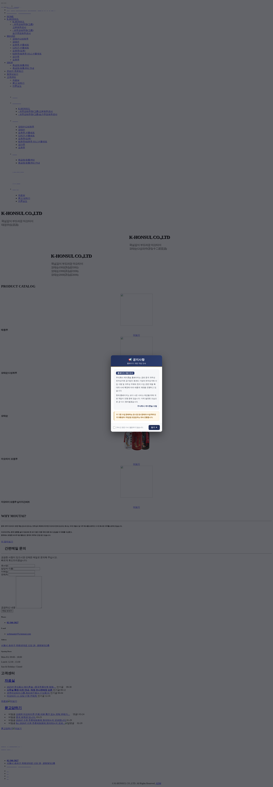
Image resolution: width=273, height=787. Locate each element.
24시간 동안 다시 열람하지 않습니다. (129, 427)
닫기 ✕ (154, 427)
